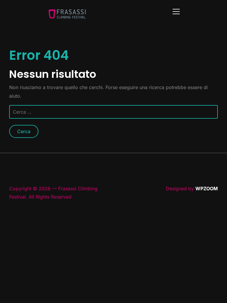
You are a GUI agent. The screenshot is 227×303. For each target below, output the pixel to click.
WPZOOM (206, 188)
